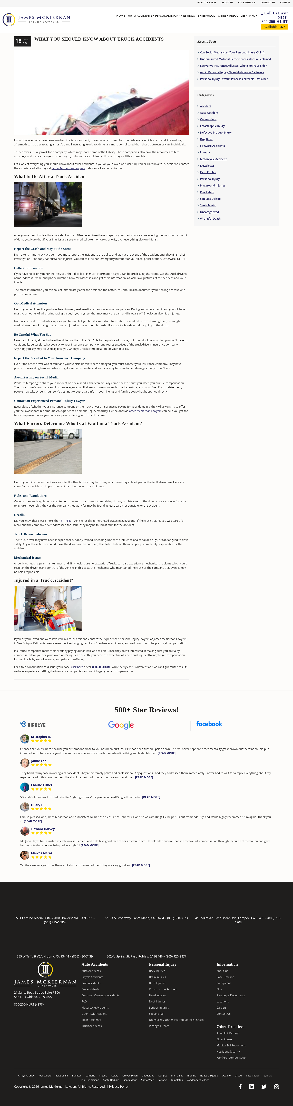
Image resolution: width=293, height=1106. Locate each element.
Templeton (177, 1080)
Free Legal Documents (231, 995)
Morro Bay (177, 1075)
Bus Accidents (90, 989)
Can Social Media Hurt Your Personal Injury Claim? (232, 52)
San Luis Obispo (210, 199)
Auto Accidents (91, 971)
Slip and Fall (156, 1014)
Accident (205, 106)
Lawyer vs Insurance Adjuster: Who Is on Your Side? (233, 66)
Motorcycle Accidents (95, 1007)
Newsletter (207, 166)
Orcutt (238, 1075)
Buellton (77, 1075)
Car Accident (208, 119)
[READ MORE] (166, 753)
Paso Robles (208, 172)
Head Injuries (157, 995)
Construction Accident (163, 989)
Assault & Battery (228, 1033)
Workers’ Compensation (232, 1057)
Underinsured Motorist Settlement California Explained (235, 59)
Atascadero (45, 1075)
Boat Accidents (91, 983)
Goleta (114, 1075)
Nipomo (191, 1075)
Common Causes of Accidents (101, 995)
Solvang (162, 1080)
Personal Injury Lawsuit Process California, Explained (234, 79)
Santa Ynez (147, 1080)
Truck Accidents (92, 1026)
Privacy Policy (119, 1086)
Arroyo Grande (26, 1075)
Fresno (103, 1075)
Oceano (226, 1075)
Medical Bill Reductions (231, 1045)
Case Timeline (247, 2)
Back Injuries (157, 971)
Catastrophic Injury (212, 126)
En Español (224, 983)
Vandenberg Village (198, 1080)
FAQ (84, 1001)
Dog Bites (206, 139)
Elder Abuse (224, 1039)
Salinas (268, 1075)
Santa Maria (208, 205)
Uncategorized (209, 212)
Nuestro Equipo (209, 1075)
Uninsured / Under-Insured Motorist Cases (176, 1020)
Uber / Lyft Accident (94, 1014)
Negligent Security (228, 1051)
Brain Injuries (157, 977)
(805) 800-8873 (177, 918)
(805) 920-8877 (176, 956)
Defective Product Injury (216, 132)
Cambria (90, 1075)
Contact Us (268, 2)
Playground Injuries (212, 185)
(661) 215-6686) (54, 922)
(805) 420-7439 (82, 956)
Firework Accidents (212, 146)
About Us (227, 2)
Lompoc (205, 152)
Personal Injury (210, 179)
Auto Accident (209, 113)
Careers (285, 2)
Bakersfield (61, 1075)
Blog (219, 989)
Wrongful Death (210, 218)
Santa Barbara (111, 1080)
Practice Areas (206, 2)
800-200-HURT (274, 19)
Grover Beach (130, 1075)
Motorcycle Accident (213, 159)
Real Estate (207, 192)
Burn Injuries (157, 983)
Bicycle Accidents (92, 977)
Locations (223, 1001)
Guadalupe (148, 1075)
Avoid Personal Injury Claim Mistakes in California (232, 72)
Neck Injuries (157, 1001)
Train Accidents (91, 1020)
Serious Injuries (159, 1007)
